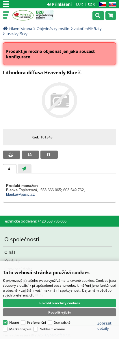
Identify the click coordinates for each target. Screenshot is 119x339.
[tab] (9, 168)
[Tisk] (30, 155)
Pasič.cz (23, 15)
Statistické (62, 322)
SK (111, 4)
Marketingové (20, 329)
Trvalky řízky (16, 33)
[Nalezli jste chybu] (49, 155)
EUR (79, 4)
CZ (101, 4)
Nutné (14, 322)
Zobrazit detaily (104, 326)
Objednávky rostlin (53, 28)
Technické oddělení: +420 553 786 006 (34, 221)
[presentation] (9, 168)
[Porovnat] (11, 155)
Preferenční (36, 322)
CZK (91, 4)
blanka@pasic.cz (20, 194)
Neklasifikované (52, 329)
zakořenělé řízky (88, 28)
